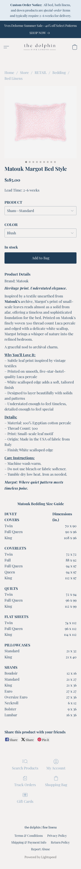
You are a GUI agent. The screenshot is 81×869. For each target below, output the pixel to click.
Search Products (25, 768)
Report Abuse (40, 849)
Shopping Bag (56, 784)
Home (9, 72)
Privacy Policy (57, 835)
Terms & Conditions (28, 835)
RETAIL (41, 72)
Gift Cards (25, 801)
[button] (41, 47)
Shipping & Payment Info (28, 842)
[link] (40, 33)
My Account (55, 768)
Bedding (59, 72)
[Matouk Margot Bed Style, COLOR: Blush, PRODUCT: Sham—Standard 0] (40, 122)
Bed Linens (13, 78)
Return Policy (60, 842)
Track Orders (25, 784)
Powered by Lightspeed (40, 857)
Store (24, 72)
